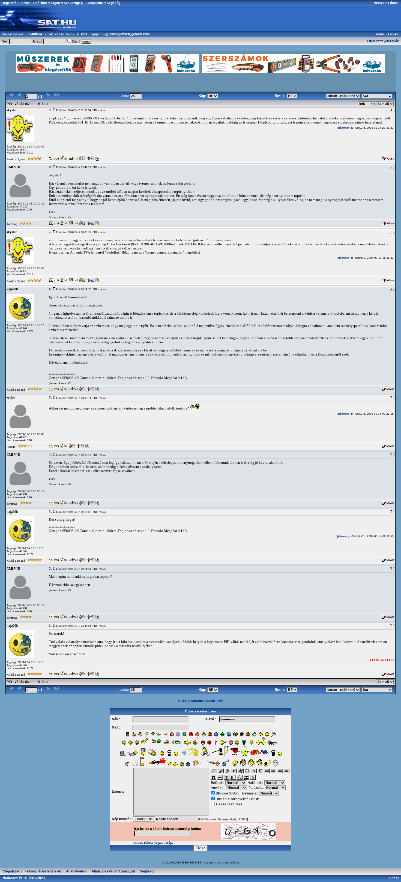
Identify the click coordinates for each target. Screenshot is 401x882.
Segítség (147, 871)
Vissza (379, 3)
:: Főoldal (391, 3)
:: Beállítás (38, 3)
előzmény (343, 128)
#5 (69, 484)
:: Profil (23, 3)
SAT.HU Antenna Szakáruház (200, 701)
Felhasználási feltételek (43, 871)
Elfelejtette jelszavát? (383, 41)
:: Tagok (53, 3)
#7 (69, 383)
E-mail (395, 878)
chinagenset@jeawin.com (130, 34)
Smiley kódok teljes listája (153, 843)
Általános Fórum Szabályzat (113, 871)
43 (396, 34)
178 (390, 34)
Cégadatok (11, 871)
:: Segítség (111, 3)
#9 (69, 217)
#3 (69, 590)
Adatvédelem (76, 871)
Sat (44, 104)
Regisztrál (9, 3)
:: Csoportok (93, 3)
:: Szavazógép (72, 3)
